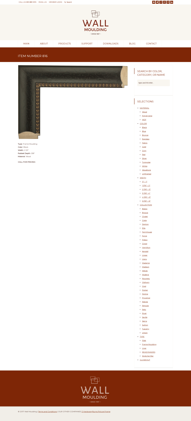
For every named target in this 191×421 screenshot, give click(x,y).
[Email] (153, 2)
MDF (144, 119)
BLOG (132, 43)
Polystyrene (147, 116)
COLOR (143, 123)
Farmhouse (147, 232)
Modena (145, 274)
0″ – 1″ (144, 181)
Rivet (144, 313)
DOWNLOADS (110, 43)
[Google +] (164, 2)
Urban (145, 333)
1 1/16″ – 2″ (146, 185)
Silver (144, 158)
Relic (144, 309)
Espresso (145, 139)
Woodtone (146, 170)
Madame (146, 263)
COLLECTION (146, 205)
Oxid (144, 286)
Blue (144, 131)
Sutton (145, 325)
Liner (144, 348)
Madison (145, 267)
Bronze (145, 135)
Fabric (144, 143)
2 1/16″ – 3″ (146, 189)
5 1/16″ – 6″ (146, 201)
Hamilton (146, 247)
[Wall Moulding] (95, 35)
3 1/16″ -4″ (146, 193)
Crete (144, 220)
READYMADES (148, 352)
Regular (145, 305)
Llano (144, 259)
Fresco (144, 240)
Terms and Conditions (47, 411)
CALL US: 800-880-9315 (27, 2)
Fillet (144, 340)
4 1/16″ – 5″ (146, 197)
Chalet (145, 216)
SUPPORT (86, 43)
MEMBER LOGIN (55, 2)
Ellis (143, 228)
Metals (145, 271)
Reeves (145, 302)
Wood (144, 112)
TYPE (142, 336)
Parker (145, 290)
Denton (145, 224)
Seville (144, 317)
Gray (144, 150)
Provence (146, 298)
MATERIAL (144, 108)
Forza (144, 236)
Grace (144, 243)
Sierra (144, 321)
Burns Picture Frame (101, 411)
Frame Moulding (149, 344)
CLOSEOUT (145, 360)
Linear (144, 255)
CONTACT (151, 43)
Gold (144, 147)
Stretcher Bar (148, 356)
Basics (144, 209)
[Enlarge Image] (73, 65)
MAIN (26, 43)
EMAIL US (43, 2)
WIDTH (143, 178)
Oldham (145, 282)
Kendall (145, 251)
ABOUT (44, 43)
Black (144, 127)
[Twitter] (157, 2)
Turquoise (146, 162)
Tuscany (145, 329)
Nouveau (146, 278)
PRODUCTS (64, 43)
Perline (145, 294)
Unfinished (146, 174)
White (144, 166)
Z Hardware (87, 411)
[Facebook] (160, 2)
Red (143, 154)
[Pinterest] (168, 2)
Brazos (145, 212)
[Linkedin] (171, 2)
